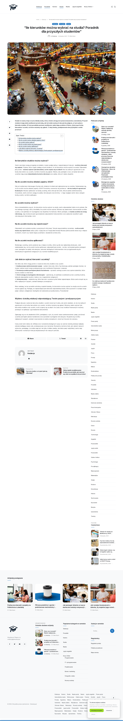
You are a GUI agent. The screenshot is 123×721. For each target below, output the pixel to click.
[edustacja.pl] (13, 7)
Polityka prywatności (96, 648)
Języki (93, 348)
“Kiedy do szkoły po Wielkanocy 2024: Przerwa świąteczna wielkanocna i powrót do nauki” (107, 532)
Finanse (93, 339)
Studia (68, 24)
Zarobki (93, 344)
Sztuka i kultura (95, 457)
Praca (92, 353)
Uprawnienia (94, 511)
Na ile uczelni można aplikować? (28, 146)
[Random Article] (111, 6)
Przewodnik (94, 452)
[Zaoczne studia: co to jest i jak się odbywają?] (20, 371)
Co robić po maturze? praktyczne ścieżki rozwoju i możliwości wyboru (103, 283)
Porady (93, 357)
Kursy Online (66, 656)
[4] (95, 169)
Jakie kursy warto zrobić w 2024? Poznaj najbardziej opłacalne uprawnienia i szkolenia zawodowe (107, 560)
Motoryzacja (94, 330)
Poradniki (62, 24)
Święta (93, 480)
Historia (93, 493)
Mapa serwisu (95, 652)
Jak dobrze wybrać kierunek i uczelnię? (31, 148)
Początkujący (94, 466)
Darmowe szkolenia (96, 403)
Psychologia (94, 462)
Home (37, 19)
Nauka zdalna (95, 394)
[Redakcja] (49, 36)
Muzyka (93, 507)
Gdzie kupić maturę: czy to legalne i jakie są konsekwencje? (107, 551)
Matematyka (94, 475)
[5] (95, 184)
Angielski (93, 439)
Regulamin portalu (96, 643)
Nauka (93, 312)
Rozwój (93, 430)
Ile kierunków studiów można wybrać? (30, 138)
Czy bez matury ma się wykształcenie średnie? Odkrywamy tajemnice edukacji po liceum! (107, 542)
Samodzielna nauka (96, 326)
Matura (93, 366)
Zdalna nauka (94, 335)
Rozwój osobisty (95, 421)
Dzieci (92, 425)
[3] (95, 151)
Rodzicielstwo (95, 371)
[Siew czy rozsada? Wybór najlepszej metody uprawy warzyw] (39, 633)
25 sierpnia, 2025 (106, 164)
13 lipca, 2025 (96, 258)
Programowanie (69, 658)
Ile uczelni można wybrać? (27, 142)
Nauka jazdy (94, 307)
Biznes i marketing (70, 671)
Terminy (93, 516)
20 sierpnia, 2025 (106, 179)
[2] (95, 140)
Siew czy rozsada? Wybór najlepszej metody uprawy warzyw (51, 632)
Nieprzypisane (95, 471)
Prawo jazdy (94, 321)
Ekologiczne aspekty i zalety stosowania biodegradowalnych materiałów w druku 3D (108, 186)
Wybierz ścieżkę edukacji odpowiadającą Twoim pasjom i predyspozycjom (41, 150)
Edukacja (43, 19)
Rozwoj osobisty (69, 680)
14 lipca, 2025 (96, 229)
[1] (95, 129)
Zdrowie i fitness (95, 412)
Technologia (94, 434)
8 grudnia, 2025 (105, 145)
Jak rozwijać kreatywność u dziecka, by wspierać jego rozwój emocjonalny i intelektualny (103, 254)
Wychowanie (94, 498)
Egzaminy (93, 362)
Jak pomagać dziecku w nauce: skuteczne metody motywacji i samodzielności (102, 225)
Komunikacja (94, 489)
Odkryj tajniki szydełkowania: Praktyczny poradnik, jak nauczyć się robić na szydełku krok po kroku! (74, 372)
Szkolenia (93, 389)
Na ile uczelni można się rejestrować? (30, 144)
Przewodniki (94, 443)
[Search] (114, 6)
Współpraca (94, 398)
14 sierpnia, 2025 (106, 192)
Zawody (93, 380)
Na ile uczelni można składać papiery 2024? (32, 140)
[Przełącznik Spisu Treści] (61, 135)
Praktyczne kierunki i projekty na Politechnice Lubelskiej (19, 606)
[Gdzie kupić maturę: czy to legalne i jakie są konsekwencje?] (95, 552)
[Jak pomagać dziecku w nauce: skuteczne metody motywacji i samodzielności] (75, 593)
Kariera (93, 298)
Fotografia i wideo (70, 676)
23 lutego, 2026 (105, 134)
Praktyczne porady (96, 375)
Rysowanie (94, 502)
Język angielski (95, 317)
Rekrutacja (94, 416)
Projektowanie (69, 667)
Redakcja (54, 36)
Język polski (94, 448)
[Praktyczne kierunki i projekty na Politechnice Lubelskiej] (20, 593)
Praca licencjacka (96, 407)
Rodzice (93, 484)
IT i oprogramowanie (70, 662)
